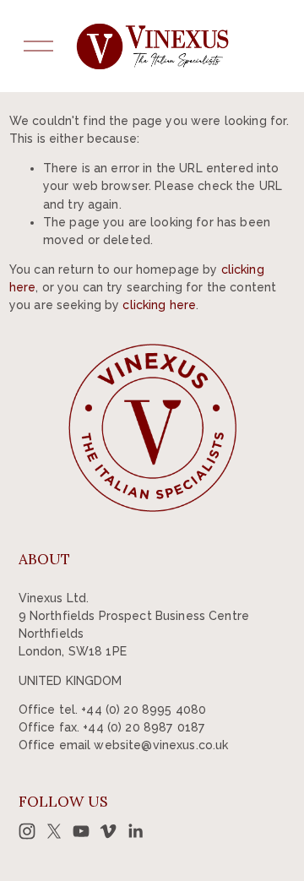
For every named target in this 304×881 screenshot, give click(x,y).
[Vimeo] (108, 831)
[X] (54, 831)
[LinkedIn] (135, 831)
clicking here (159, 305)
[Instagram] (27, 831)
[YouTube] (81, 831)
